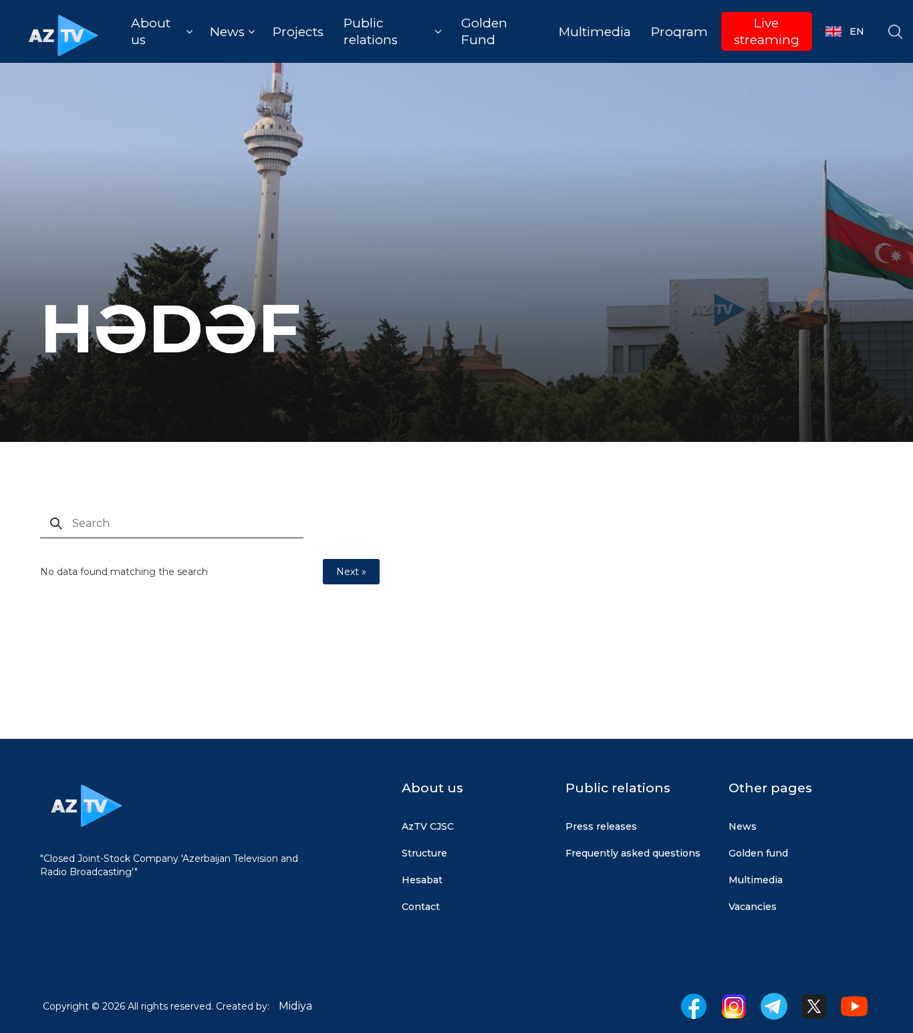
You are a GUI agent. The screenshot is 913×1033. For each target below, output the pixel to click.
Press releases (601, 826)
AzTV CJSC (428, 826)
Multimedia (595, 31)
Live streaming (766, 31)
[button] (161, 31)
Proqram (679, 31)
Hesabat (422, 880)
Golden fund (758, 853)
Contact (421, 907)
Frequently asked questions (632, 853)
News (743, 826)
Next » (351, 572)
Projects (298, 31)
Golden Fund (484, 31)
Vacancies (753, 907)
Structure (424, 853)
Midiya (295, 1006)
